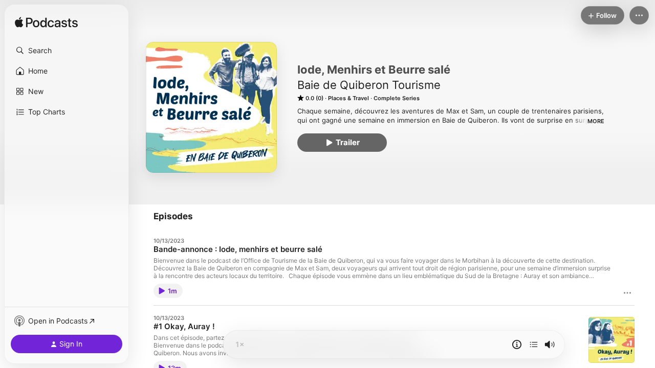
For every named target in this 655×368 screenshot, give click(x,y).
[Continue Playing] (534, 344)
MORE (595, 121)
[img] (46, 23)
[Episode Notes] (517, 344)
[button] (66, 50)
